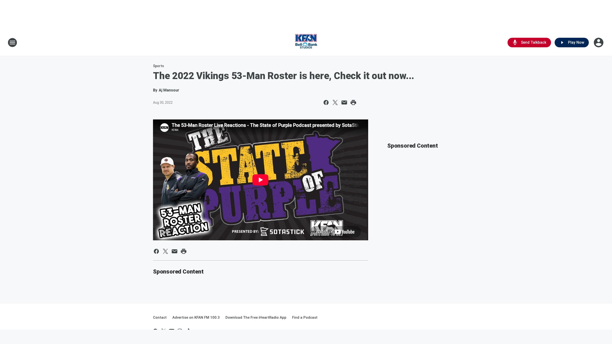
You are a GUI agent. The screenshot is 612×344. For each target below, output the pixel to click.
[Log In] (599, 42)
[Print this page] (353, 102)
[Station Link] (306, 42)
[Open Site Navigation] (12, 42)
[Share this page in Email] (344, 102)
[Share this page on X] (335, 102)
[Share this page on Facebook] (326, 102)
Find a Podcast (304, 317)
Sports (158, 66)
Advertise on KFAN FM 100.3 (196, 317)
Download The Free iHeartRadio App (255, 317)
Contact (160, 317)
